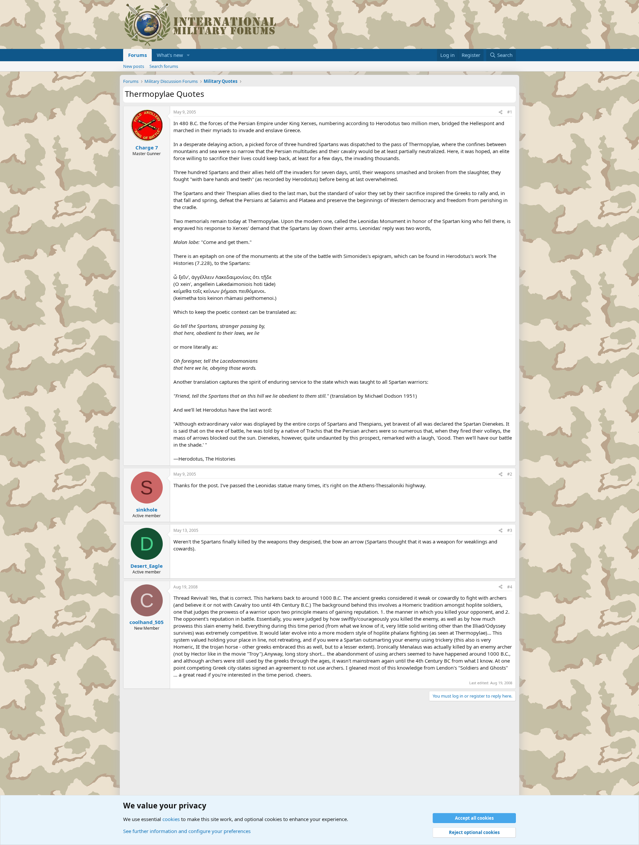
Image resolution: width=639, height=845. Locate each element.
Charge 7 (146, 147)
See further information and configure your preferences (187, 831)
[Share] (500, 112)
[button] (188, 55)
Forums (137, 55)
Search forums (163, 66)
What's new (170, 55)
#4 (509, 587)
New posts (133, 66)
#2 (509, 474)
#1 (509, 112)
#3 (509, 530)
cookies (171, 819)
